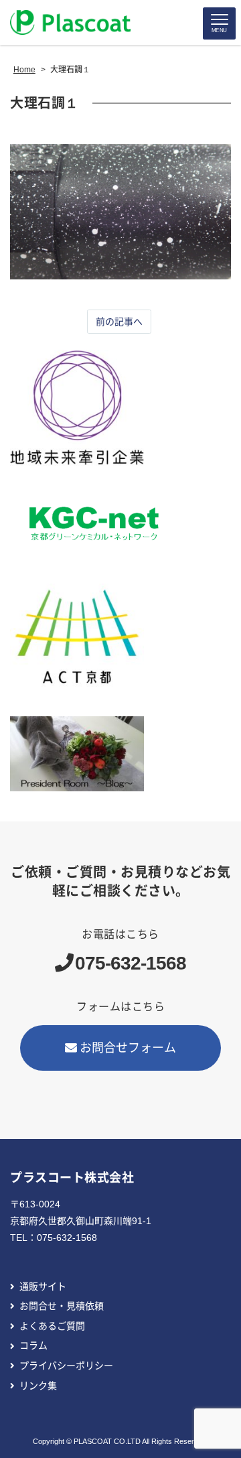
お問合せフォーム (128, 1048)
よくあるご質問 (52, 1326)
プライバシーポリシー (66, 1365)
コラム (33, 1345)
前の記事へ (119, 321)
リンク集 (38, 1385)
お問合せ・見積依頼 (61, 1306)
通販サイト (42, 1286)
